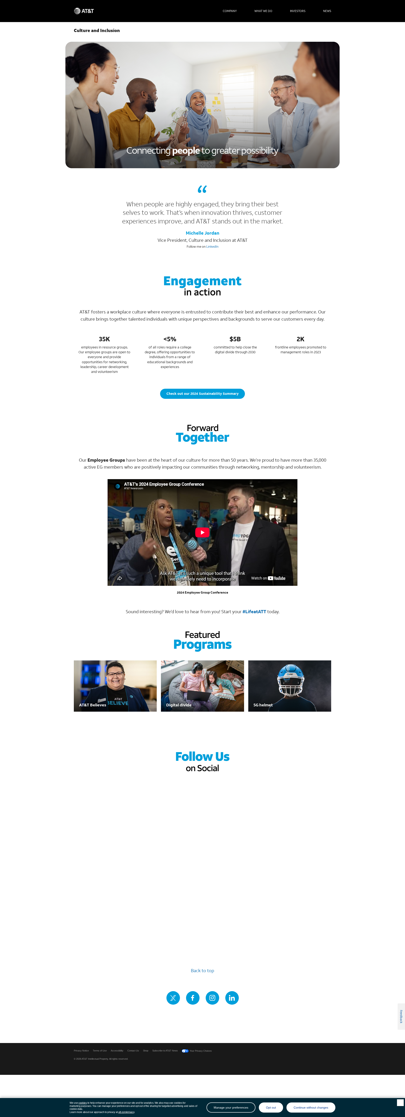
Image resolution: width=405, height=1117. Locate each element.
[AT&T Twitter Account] (173, 998)
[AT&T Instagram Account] (212, 998)
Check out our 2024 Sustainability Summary (202, 393)
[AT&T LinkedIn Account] (232, 998)
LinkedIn (212, 247)
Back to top (202, 970)
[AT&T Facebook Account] (193, 998)
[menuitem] (230, 11)
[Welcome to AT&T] (84, 11)
